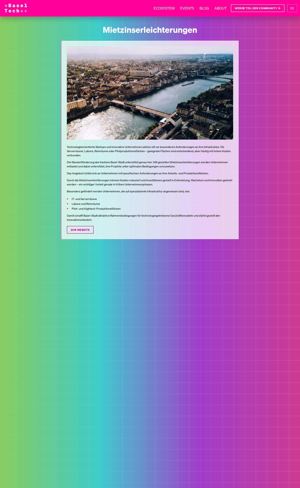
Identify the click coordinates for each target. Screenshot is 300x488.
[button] (257, 8)
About (220, 8)
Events (187, 8)
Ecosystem (164, 8)
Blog (204, 8)
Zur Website (80, 229)
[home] (15, 8)
